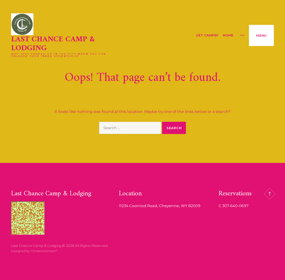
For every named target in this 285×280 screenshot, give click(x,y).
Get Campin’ (207, 35)
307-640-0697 (235, 206)
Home (228, 35)
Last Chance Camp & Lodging (53, 44)
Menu (261, 35)
